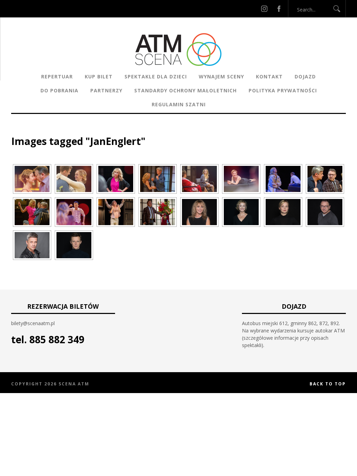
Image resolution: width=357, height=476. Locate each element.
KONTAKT (269, 76)
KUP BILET (99, 76)
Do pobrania (59, 90)
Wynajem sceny (221, 76)
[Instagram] (264, 8)
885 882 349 (56, 339)
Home (18, 130)
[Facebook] (279, 8)
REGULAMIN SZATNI (179, 104)
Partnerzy (106, 90)
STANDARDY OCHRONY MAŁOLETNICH (185, 90)
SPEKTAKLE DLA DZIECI (155, 76)
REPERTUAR (57, 76)
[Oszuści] (32, 179)
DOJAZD (305, 76)
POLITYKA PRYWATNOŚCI (283, 90)
